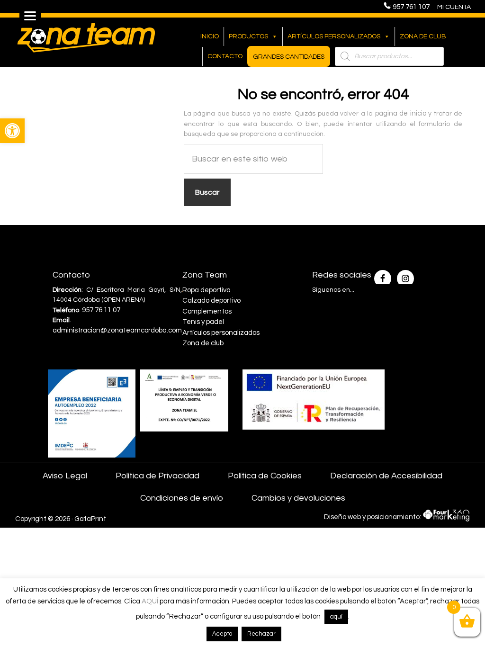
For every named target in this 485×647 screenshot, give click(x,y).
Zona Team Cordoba (86, 37)
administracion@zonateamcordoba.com (117, 330)
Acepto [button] (222, 633)
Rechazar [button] (261, 633)
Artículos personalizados (333, 36)
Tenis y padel (203, 321)
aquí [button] (336, 616)
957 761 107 (414, 6)
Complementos (207, 311)
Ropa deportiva (206, 290)
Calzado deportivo (211, 300)
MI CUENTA (454, 7)
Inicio (209, 36)
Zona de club (423, 36)
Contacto (224, 56)
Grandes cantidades (288, 57)
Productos (248, 36)
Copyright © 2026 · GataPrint (60, 518)
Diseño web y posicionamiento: (373, 517)
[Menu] (30, 15)
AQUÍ (150, 601)
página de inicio (400, 113)
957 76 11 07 (101, 310)
